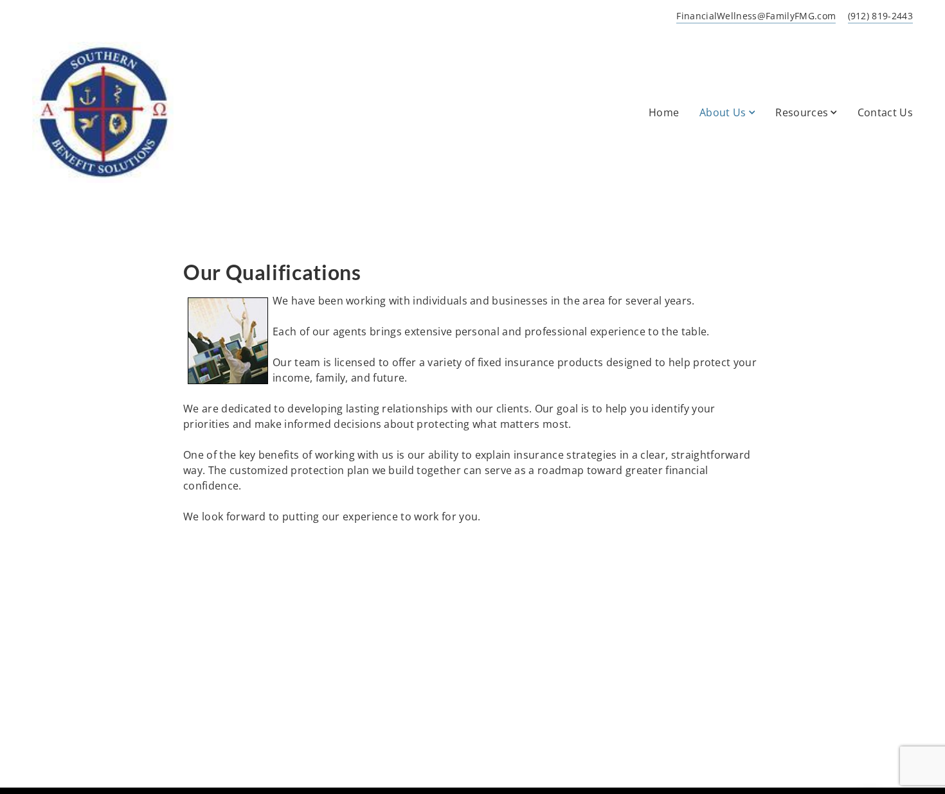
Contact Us (885, 112)
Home (664, 112)
